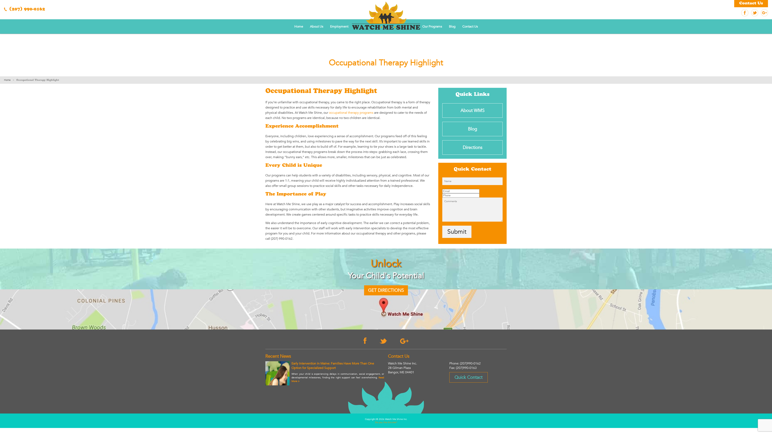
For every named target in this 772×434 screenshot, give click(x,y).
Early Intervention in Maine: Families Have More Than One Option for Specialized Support (333, 365)
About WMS (473, 110)
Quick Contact (468, 377)
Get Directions (386, 290)
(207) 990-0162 (26, 9)
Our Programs (432, 26)
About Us (316, 26)
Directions (472, 147)
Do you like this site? (386, 422)
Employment (339, 26)
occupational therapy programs (351, 113)
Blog (452, 26)
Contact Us (751, 4)
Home (298, 26)
